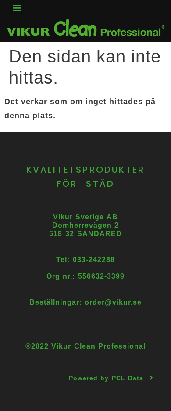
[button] (17, 7)
